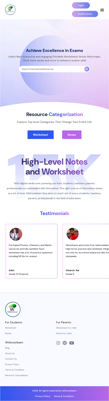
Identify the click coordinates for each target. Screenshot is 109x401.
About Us (10, 353)
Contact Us (11, 358)
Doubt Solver (85, 13)
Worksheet (40, 135)
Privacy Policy (12, 364)
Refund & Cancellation (16, 375)
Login (81, 5)
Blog (7, 348)
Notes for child (63, 333)
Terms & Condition (14, 369)
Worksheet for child (66, 327)
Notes (72, 135)
